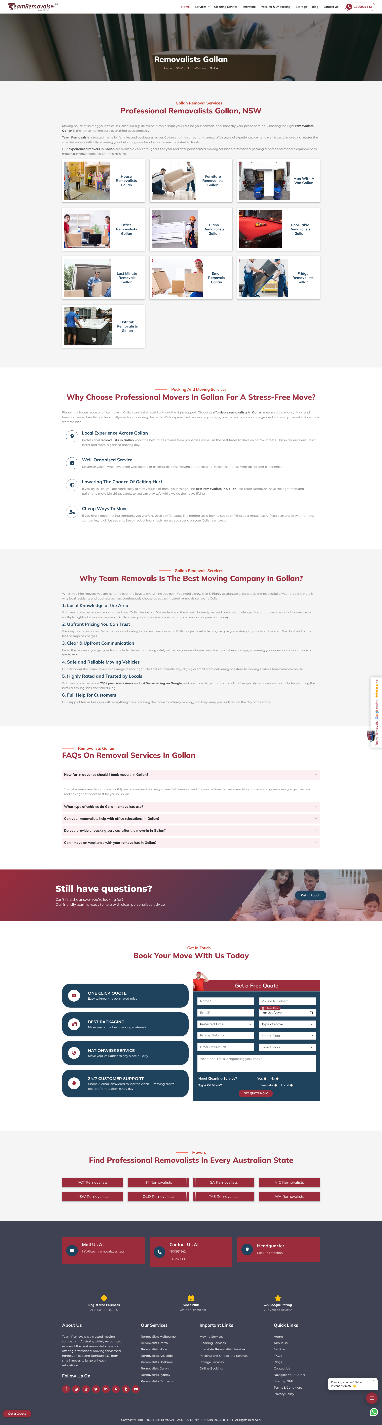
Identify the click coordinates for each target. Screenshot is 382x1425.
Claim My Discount (191, 748)
